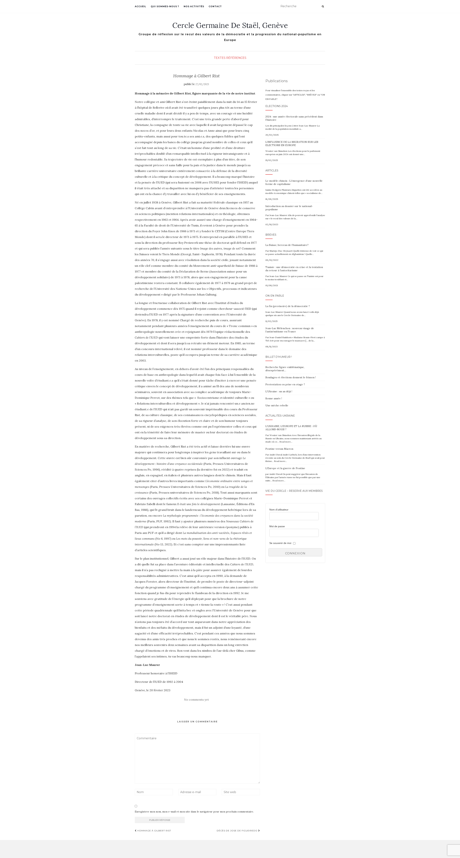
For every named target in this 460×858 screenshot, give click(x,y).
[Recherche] (322, 6)
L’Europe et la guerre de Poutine (285, 468)
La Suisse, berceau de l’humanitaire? (287, 245)
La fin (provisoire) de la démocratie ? (287, 306)
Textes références (230, 58)
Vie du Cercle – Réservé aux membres (294, 490)
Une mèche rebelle (276, 405)
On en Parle (274, 295)
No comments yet (196, 699)
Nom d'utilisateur (278, 509)
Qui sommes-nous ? (165, 6)
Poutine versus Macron (279, 448)
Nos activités (194, 6)
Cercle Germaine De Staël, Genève (230, 25)
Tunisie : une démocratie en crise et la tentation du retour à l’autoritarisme (294, 268)
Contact (215, 6)
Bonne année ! (273, 398)
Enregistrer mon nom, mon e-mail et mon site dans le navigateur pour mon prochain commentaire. (194, 811)
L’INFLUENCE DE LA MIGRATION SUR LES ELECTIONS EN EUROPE (291, 143)
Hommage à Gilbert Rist (154, 830)
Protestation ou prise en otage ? (285, 384)
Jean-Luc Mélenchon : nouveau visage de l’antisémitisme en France (289, 330)
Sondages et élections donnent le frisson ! (290, 377)
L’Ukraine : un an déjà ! (278, 391)
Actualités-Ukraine (280, 415)
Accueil (140, 6)
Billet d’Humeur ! (278, 356)
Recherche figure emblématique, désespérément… (284, 369)
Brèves (270, 234)
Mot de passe (277, 526)
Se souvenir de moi (280, 543)
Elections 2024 (276, 106)
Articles (271, 170)
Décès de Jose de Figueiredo (237, 830)
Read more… (285, 441)
